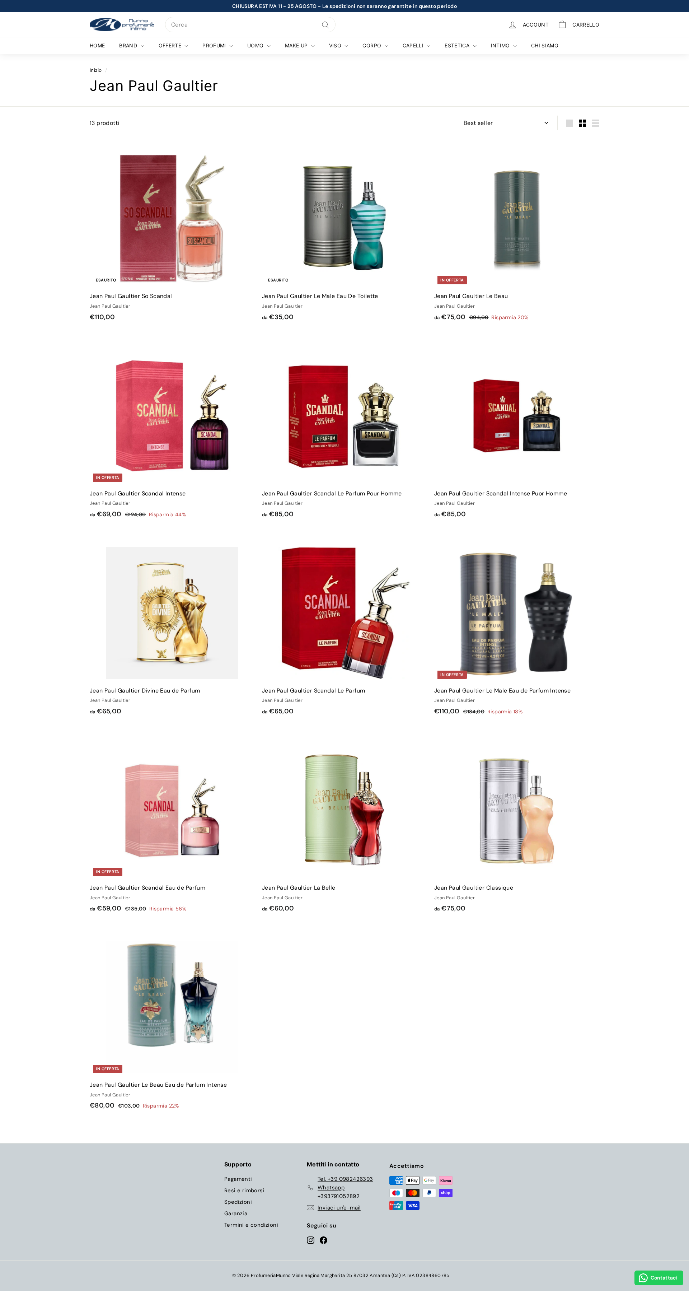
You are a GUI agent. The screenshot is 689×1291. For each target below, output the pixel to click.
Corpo (372, 45)
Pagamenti (238, 1179)
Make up (297, 45)
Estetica (458, 45)
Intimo (501, 45)
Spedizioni (238, 1202)
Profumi (215, 45)
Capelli (414, 45)
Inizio (96, 70)
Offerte (171, 45)
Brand (129, 45)
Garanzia (235, 1213)
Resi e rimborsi (244, 1190)
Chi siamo (544, 45)
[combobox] (250, 25)
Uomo (256, 45)
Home (97, 45)
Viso (336, 45)
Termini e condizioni (251, 1225)
